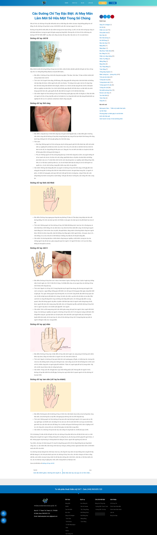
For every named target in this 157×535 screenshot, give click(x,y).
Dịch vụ (74, 3)
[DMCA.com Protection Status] (100, 514)
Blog (82, 3)
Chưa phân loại (104, 32)
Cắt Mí (101, 27)
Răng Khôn (103, 64)
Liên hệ (90, 3)
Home (66, 3)
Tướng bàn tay (104, 79)
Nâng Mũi (102, 45)
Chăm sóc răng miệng (106, 56)
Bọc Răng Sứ (103, 53)
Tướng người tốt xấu (105, 85)
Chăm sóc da (103, 30)
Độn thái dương (104, 38)
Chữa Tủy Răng (104, 59)
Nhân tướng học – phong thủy (108, 74)
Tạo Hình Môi (103, 95)
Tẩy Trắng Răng (104, 66)
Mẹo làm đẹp (103, 43)
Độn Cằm (102, 35)
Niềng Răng (103, 61)
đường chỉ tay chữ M (48, 463)
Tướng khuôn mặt (105, 82)
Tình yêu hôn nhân (105, 77)
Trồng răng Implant (105, 72)
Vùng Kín (102, 100)
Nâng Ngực (103, 48)
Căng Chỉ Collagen (105, 24)
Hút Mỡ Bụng (103, 40)
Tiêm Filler (103, 98)
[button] (101, 17)
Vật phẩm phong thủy (106, 90)
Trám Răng (103, 69)
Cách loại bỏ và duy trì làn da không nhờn (111, 119)
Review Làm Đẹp (104, 93)
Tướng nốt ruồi (104, 87)
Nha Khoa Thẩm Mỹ (105, 51)
